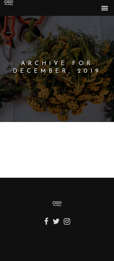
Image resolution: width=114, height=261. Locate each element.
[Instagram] (67, 223)
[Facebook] (46, 223)
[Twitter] (56, 223)
